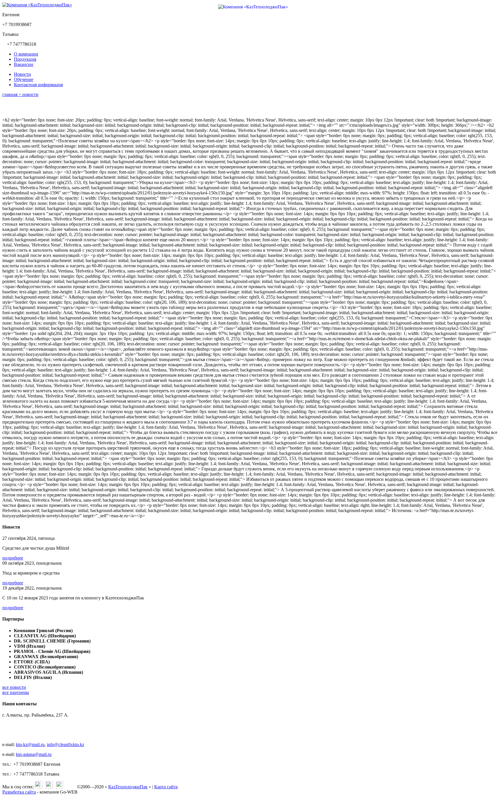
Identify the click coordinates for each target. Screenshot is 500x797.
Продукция (25, 59)
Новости (22, 74)
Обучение (23, 79)
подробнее (12, 557)
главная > (12, 94)
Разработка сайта (19, 791)
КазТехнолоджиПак (128, 786)
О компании (26, 53)
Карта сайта (166, 786)
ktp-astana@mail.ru (34, 754)
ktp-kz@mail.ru (30, 744)
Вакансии (23, 64)
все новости (14, 687)
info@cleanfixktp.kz (65, 744)
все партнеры (15, 692)
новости (30, 94)
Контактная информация (38, 84)
